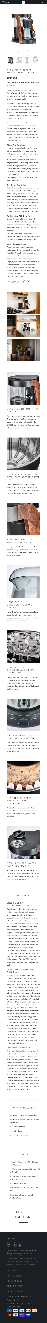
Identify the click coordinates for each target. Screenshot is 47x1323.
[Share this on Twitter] (14, 281)
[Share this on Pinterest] (23, 281)
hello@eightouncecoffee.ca (21, 1296)
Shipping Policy (15, 1286)
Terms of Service (16, 1291)
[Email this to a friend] (28, 281)
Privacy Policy (14, 1276)
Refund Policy (14, 1281)
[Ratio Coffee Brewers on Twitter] (9, 1244)
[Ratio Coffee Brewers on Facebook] (15, 1244)
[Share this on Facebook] (18, 281)
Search (11, 1271)
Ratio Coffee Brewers (20, 1304)
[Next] (27, 51)
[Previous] (19, 51)
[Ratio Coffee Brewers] (23, 2)
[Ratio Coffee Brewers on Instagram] (20, 1244)
